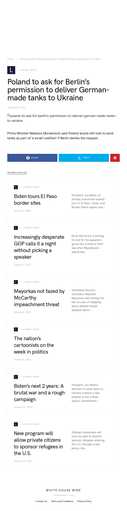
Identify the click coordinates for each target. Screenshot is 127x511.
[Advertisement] (63, 23)
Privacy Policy (84, 501)
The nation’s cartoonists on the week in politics (34, 345)
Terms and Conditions (62, 501)
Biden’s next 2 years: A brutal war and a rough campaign (39, 393)
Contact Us (41, 501)
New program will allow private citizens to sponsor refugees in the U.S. (38, 443)
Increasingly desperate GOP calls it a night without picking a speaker (39, 247)
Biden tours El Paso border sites (35, 199)
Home (10, 59)
